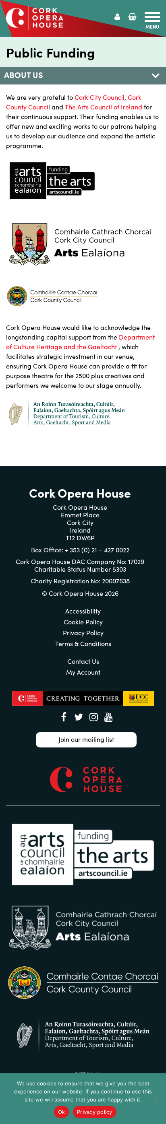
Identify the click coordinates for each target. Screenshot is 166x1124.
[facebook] (63, 717)
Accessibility (83, 611)
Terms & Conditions (83, 643)
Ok (61, 1112)
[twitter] (78, 717)
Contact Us (83, 661)
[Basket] (132, 16)
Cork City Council (99, 97)
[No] (156, 1099)
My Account (83, 672)
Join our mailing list (86, 739)
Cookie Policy (83, 622)
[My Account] (117, 16)
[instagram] (93, 717)
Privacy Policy (83, 632)
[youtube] (108, 717)
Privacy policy (94, 1112)
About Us (23, 74)
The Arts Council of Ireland (103, 107)
